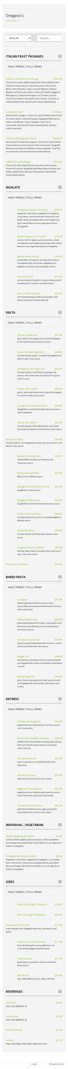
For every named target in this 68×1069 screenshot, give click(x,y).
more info (12, 20)
